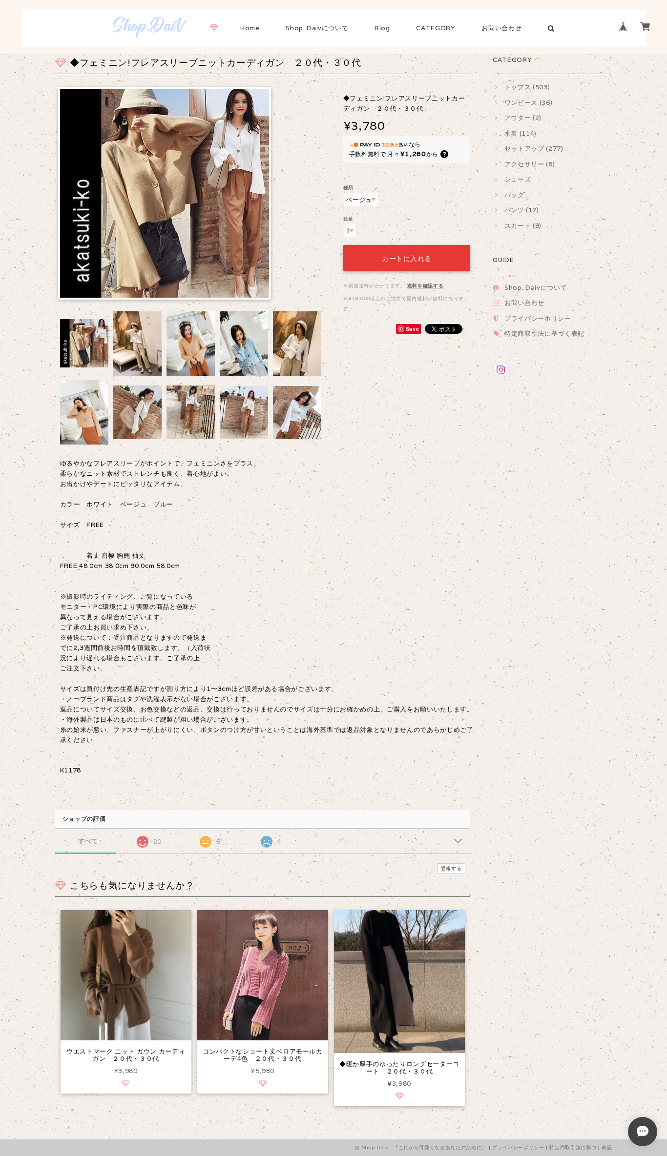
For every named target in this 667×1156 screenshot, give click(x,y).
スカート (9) (523, 226)
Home (250, 28)
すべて (88, 841)
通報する (451, 868)
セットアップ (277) (533, 148)
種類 (348, 187)
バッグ (514, 195)
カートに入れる (407, 258)
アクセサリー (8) (529, 164)
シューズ (517, 179)
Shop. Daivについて (317, 28)
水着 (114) (520, 133)
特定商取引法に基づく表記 (544, 333)
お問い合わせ (501, 28)
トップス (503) (527, 87)
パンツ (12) (521, 210)
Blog (382, 28)
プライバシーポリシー (537, 318)
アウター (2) (523, 118)
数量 (348, 218)
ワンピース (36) (528, 103)
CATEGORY (435, 28)
